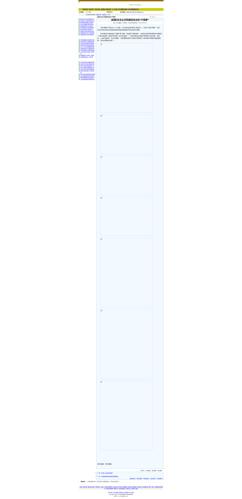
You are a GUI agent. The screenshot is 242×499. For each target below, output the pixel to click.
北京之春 (115, 487)
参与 (150, 487)
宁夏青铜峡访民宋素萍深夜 (87, 40)
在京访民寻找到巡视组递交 (87, 69)
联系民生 (121, 492)
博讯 (136, 488)
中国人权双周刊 (108, 487)
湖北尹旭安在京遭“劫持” (86, 29)
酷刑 (133, 12)
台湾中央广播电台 (132, 487)
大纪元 (102, 487)
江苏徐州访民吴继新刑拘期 (87, 62)
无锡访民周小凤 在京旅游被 (87, 32)
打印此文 (153, 478)
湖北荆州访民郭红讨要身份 (87, 45)
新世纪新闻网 (109, 488)
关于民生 (131, 492)
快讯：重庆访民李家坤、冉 (87, 65)
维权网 (133, 488)
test (143, 12)
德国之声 (116, 488)
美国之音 (128, 488)
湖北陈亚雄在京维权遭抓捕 (87, 27)
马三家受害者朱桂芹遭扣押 (87, 76)
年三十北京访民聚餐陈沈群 (87, 46)
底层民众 (104, 14)
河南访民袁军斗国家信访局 (87, 48)
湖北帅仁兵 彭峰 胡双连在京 (87, 21)
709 (126, 12)
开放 (81, 487)
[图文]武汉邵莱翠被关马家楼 (88, 74)
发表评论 (132, 478)
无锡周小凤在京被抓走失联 (87, 31)
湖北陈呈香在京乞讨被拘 (86, 26)
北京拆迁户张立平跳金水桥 (87, 64)
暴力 (131, 12)
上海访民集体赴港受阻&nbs (87, 79)
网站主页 (98, 14)
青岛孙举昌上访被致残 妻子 (88, 41)
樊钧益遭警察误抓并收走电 (87, 77)
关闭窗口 (159, 478)
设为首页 (110, 492)
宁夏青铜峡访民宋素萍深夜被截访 (109, 476)
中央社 (120, 487)
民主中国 (85, 487)
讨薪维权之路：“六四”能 (87, 57)
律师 (128, 12)
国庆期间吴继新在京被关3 (86, 22)
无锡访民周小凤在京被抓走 (87, 34)
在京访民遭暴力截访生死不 (87, 24)
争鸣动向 (97, 487)
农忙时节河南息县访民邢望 (87, 43)
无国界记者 (145, 487)
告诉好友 (146, 478)
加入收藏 (139, 478)
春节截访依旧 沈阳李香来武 (88, 50)
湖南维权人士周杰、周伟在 (87, 55)
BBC (153, 487)
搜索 (116, 12)
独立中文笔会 (91, 487)
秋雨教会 (139, 12)
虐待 (136, 12)
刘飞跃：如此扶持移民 (107, 473)
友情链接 (126, 492)
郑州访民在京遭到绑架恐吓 (87, 19)
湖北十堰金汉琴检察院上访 (87, 67)
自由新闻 (124, 487)
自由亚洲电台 (122, 488)
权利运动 (139, 487)
